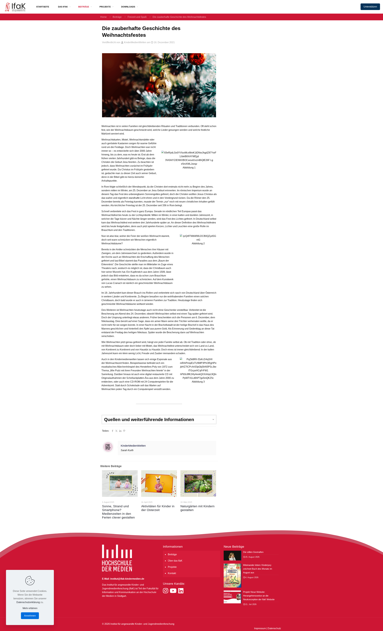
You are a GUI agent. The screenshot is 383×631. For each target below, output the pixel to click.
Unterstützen (370, 6)
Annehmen (30, 615)
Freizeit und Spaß (137, 17)
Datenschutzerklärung (28, 602)
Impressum (260, 628)
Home (103, 17)
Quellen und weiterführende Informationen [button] (149, 419)
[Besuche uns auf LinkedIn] (180, 591)
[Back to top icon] (368, 625)
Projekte (172, 567)
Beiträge (117, 17)
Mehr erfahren (30, 608)
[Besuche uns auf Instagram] (166, 591)
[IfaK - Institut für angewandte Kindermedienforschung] (14, 6)
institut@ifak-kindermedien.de (127, 579)
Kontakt (172, 573)
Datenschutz (274, 628)
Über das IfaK (175, 560)
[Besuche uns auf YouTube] (174, 591)
